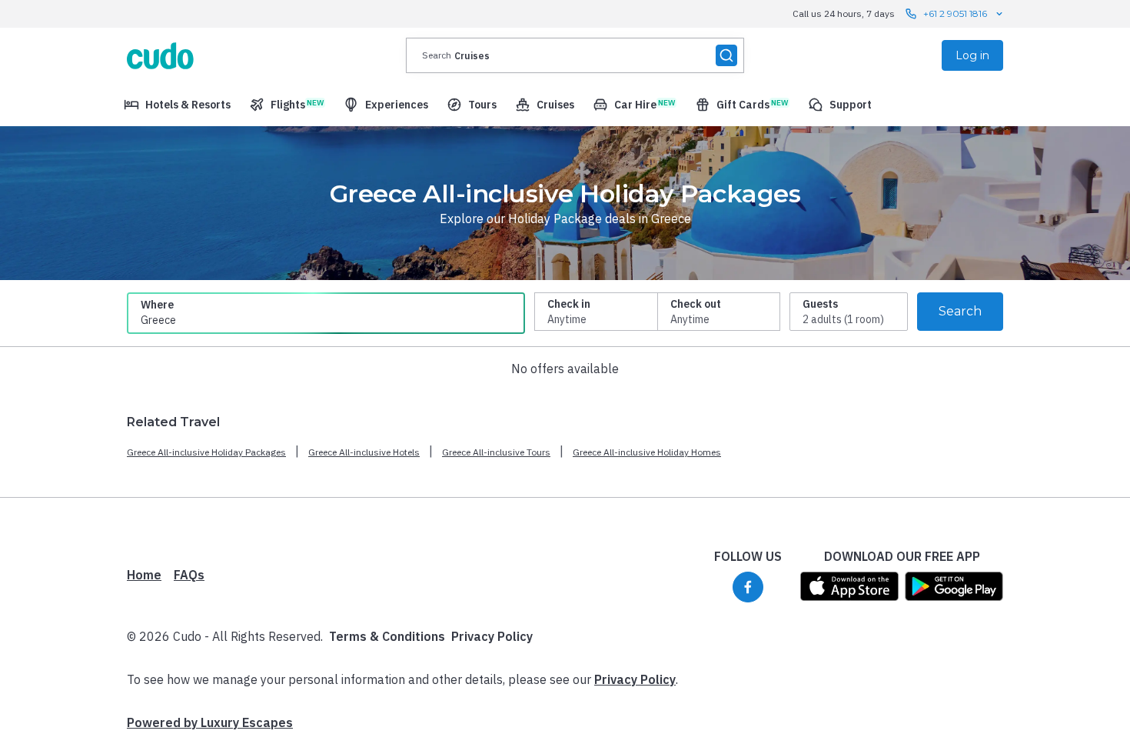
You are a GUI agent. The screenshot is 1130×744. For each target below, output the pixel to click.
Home (144, 574)
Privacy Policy (492, 636)
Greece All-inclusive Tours (496, 452)
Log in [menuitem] (972, 55)
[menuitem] (177, 104)
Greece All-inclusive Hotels (364, 452)
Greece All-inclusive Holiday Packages (206, 452)
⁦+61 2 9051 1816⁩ (955, 13)
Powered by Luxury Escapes (210, 722)
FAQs (189, 574)
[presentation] (575, 55)
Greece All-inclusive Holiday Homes (647, 452)
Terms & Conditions (387, 636)
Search (960, 311)
